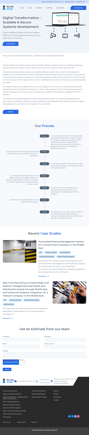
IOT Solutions (7, 417)
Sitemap (33, 422)
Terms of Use (7, 422)
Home (22, 8)
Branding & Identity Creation (11, 405)
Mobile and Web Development (12, 394)
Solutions (39, 8)
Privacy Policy (21, 422)
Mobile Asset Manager (38, 394)
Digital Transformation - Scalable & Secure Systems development (15, 397)
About (30, 8)
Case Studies (60, 8)
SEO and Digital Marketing (11, 402)
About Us (56, 391)
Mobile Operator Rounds (39, 397)
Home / (5, 56)
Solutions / (12, 56)
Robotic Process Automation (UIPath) (14, 411)
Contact (55, 394)
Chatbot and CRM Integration (12, 408)
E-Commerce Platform (39, 391)
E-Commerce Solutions (10, 391)
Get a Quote (57, 397)
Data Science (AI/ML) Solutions (12, 414)
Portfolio (49, 8)
